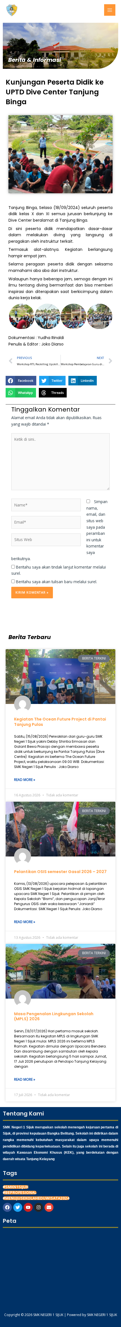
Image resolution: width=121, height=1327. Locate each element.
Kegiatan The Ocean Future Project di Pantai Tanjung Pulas (60, 721)
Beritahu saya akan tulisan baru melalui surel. (56, 581)
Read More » (24, 779)
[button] (21, 316)
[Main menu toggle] (110, 10)
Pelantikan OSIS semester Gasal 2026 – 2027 (60, 871)
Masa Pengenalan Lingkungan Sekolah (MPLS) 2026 (53, 1016)
